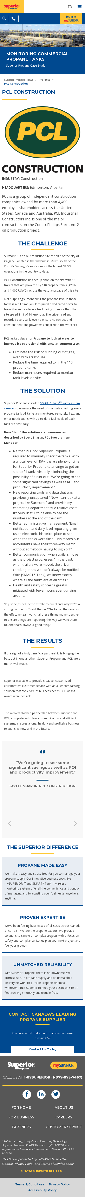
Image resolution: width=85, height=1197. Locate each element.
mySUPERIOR (15, 883)
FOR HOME (21, 1108)
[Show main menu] (79, 7)
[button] (4, 18)
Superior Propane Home (18, 79)
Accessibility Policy (42, 1190)
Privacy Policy (59, 1184)
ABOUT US (64, 1108)
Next (75, 824)
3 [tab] (51, 826)
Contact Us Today (42, 1049)
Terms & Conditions (30, 1184)
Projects (44, 79)
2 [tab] (43, 826)
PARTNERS (21, 1127)
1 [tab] (35, 826)
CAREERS (63, 1117)
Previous (9, 824)
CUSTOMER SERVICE (64, 1127)
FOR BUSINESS (21, 1117)
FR (70, 6)
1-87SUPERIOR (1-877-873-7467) (53, 1077)
